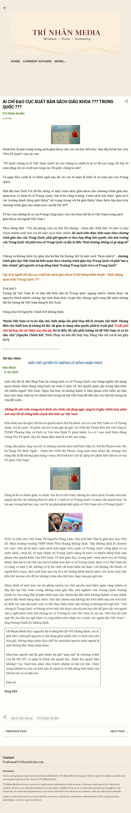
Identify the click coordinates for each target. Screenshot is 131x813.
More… (60, 61)
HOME (15, 61)
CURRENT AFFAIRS (37, 61)
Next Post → (119, 731)
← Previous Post (15, 731)
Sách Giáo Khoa (21, 718)
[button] (126, 101)
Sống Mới (10, 691)
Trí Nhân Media (48, 718)
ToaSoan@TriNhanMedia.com (23, 762)
